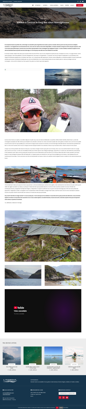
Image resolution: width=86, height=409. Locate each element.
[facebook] (77, 1)
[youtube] (82, 1)
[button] (4, 359)
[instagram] (80, 1)
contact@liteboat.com (8, 393)
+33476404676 (6, 394)
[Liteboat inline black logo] (8, 4)
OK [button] (57, 407)
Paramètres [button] (65, 407)
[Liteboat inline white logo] (10, 379)
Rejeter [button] (61, 407)
